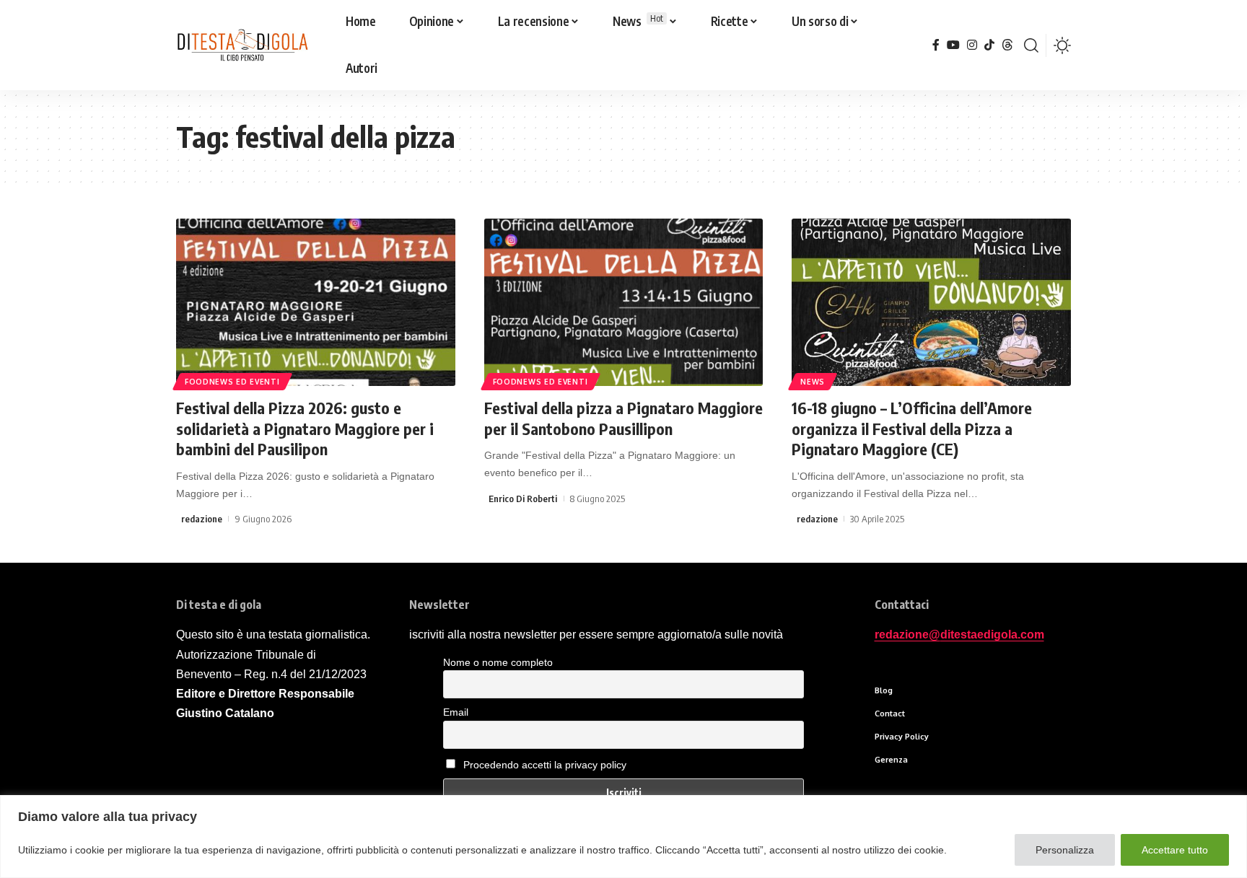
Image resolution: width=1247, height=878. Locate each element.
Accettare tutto (1175, 850)
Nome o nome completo (498, 662)
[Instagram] (972, 45)
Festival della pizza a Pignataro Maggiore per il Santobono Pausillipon (623, 418)
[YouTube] (953, 45)
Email (455, 712)
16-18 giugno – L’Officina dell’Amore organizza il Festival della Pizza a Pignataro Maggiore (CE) (912, 428)
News (812, 381)
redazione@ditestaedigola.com (959, 634)
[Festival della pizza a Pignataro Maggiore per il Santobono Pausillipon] (623, 302)
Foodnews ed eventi (232, 381)
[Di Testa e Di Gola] (242, 45)
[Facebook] (936, 45)
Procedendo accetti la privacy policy (544, 765)
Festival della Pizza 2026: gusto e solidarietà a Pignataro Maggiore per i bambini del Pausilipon (305, 428)
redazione (201, 518)
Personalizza (1065, 850)
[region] (623, 836)
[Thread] (1007, 45)
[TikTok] (989, 45)
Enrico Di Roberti (523, 498)
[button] (1031, 45)
